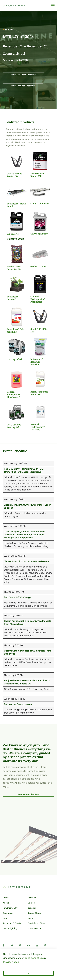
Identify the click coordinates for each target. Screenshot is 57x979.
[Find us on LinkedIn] (37, 946)
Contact (32, 908)
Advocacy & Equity (12, 923)
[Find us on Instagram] (20, 946)
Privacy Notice (35, 928)
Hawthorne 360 (10, 908)
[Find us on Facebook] (4, 946)
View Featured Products (23, 85)
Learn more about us (28, 794)
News (5, 918)
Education (8, 913)
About (6, 902)
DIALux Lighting (10, 928)
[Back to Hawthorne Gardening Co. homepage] (18, 5)
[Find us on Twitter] (12, 946)
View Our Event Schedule (23, 74)
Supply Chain (34, 913)
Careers (31, 902)
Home (6, 897)
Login (36, 919)
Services (32, 897)
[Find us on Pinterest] (45, 946)
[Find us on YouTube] (29, 946)
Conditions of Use (36, 923)
